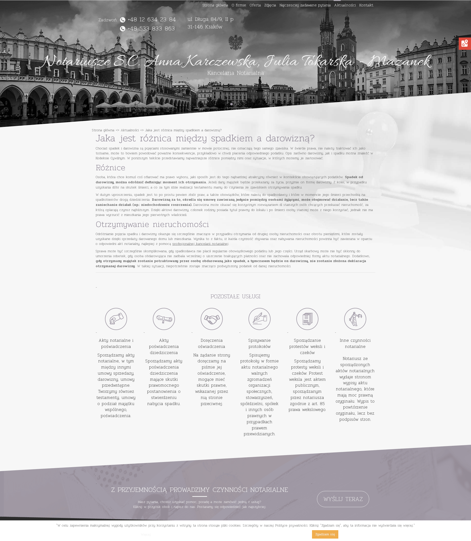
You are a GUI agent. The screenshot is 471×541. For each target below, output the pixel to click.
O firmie (239, 5)
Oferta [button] (255, 5)
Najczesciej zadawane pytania (305, 5)
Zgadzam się (325, 534)
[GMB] (464, 43)
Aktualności (345, 5)
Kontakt (366, 5)
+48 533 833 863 (151, 28)
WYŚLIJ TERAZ (343, 499)
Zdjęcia (270, 5)
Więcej (146, 534)
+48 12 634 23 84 (152, 19)
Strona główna (215, 5)
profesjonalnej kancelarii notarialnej (200, 243)
